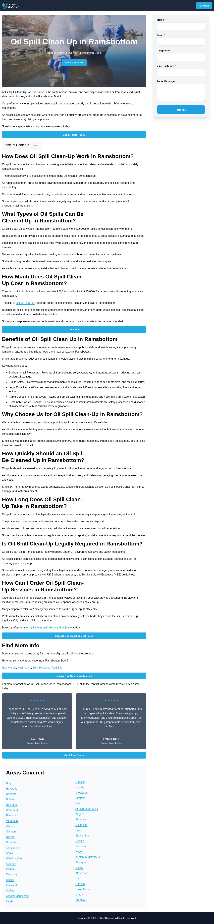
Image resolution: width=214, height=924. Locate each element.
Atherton (11, 863)
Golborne (80, 846)
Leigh (9, 901)
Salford (10, 890)
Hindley (80, 787)
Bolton (10, 799)
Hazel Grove (82, 889)
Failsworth (12, 885)
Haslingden (24, 667)
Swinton (11, 831)
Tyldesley (11, 874)
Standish (80, 819)
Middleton (12, 820)
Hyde (78, 851)
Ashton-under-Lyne (86, 808)
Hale (78, 878)
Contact (204, 5)
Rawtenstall (9, 667)
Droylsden (81, 792)
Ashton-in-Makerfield (87, 857)
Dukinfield (81, 824)
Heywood (44, 667)
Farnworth (12, 815)
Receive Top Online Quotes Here (74, 676)
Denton (79, 841)
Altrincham (81, 873)
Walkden (11, 826)
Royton (10, 836)
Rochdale (12, 804)
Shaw (9, 853)
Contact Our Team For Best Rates (74, 635)
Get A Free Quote (74, 755)
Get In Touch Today (74, 134)
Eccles (10, 879)
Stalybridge (82, 835)
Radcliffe (57, 667)
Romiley (80, 883)
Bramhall (80, 900)
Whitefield (12, 810)
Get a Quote (72, 62)
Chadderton (13, 847)
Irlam (78, 803)
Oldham (10, 869)
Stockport (81, 862)
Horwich (11, 842)
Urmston (80, 782)
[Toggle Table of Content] (34, 145)
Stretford (80, 798)
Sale (78, 830)
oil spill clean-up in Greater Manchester (49, 627)
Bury (35, 667)
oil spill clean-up (25, 302)
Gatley (79, 867)
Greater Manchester (17, 895)
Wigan (79, 814)
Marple (79, 894)
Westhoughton (14, 858)
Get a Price (74, 329)
